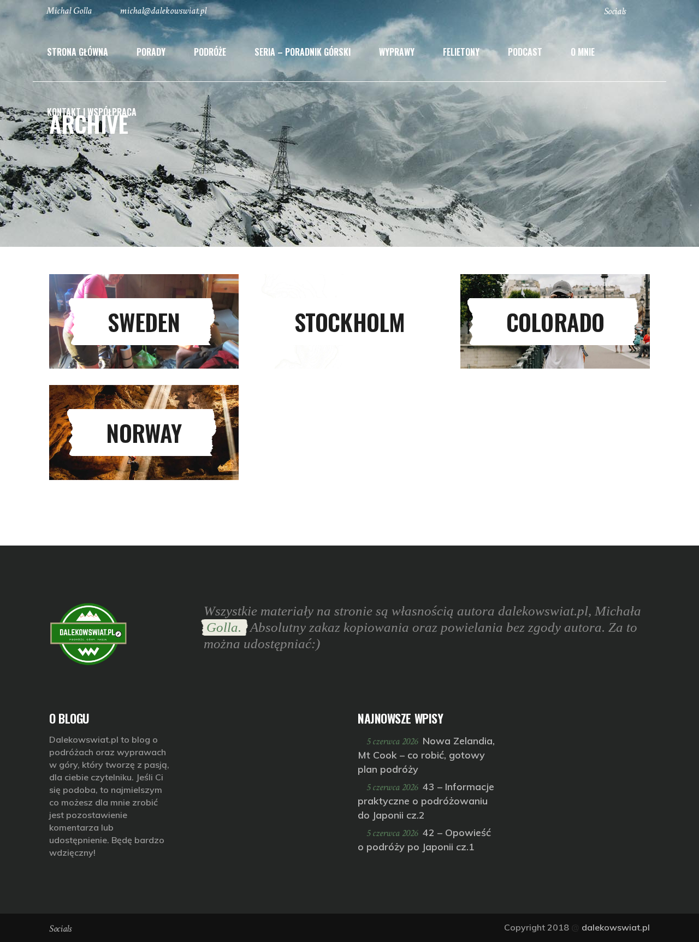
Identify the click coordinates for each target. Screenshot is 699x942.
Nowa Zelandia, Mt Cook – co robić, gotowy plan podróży (426, 754)
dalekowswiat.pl (616, 927)
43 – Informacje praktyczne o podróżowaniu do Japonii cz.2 (426, 800)
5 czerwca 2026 (393, 741)
